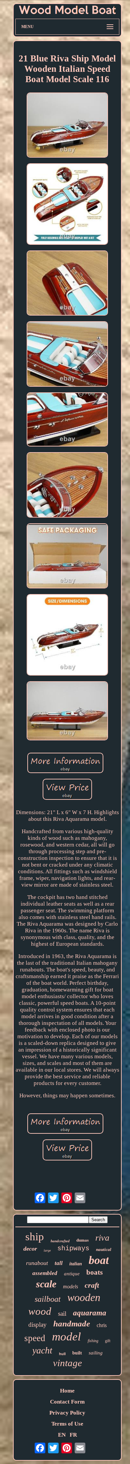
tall (59, 1263)
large (47, 1250)
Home (67, 1391)
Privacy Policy (67, 1413)
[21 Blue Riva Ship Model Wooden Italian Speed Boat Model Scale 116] (67, 126)
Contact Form (67, 1402)
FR (73, 1435)
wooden (83, 1297)
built (77, 1352)
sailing (96, 1352)
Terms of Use (67, 1424)
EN (62, 1435)
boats (94, 1272)
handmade (71, 1323)
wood (39, 1311)
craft (92, 1285)
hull (62, 1354)
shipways (73, 1248)
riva (102, 1238)
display (37, 1324)
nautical (103, 1249)
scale (46, 1283)
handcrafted (60, 1241)
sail (62, 1313)
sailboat (48, 1299)
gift (107, 1340)
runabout (37, 1263)
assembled (44, 1273)
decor (30, 1248)
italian (75, 1263)
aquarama (89, 1313)
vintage (67, 1362)
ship (34, 1237)
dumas (82, 1240)
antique (72, 1273)
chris (102, 1325)
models (70, 1286)
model (66, 1336)
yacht (42, 1350)
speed (34, 1338)
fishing (93, 1340)
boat (99, 1260)
